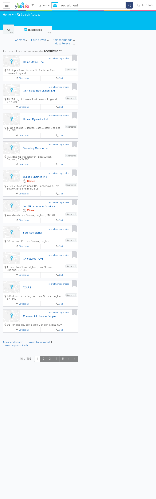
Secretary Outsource (35, 148)
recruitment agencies (59, 58)
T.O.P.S (27, 288)
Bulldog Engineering (35, 177)
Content (20, 40)
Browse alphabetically (15, 345)
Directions (24, 78)
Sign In (140, 5)
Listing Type (39, 40)
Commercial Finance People (39, 316)
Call (61, 78)
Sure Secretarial (32, 233)
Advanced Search (13, 342)
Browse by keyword (38, 342)
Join (150, 5)
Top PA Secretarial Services (39, 206)
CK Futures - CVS (33, 259)
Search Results (30, 14)
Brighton (41, 5)
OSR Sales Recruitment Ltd (39, 91)
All (10, 31)
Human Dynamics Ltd (35, 119)
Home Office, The (33, 62)
